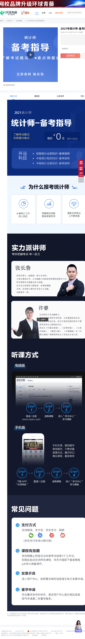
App (50, 13)
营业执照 (43, 635)
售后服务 (81, 168)
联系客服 (35, 635)
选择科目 (65, 49)
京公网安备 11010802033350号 (39, 631)
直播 (43, 13)
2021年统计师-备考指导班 (35, 21)
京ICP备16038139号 (57, 631)
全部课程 (19, 21)
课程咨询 (81, 162)
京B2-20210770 (19, 631)
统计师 (9, 21)
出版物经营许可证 (6, 631)
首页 (37, 13)
